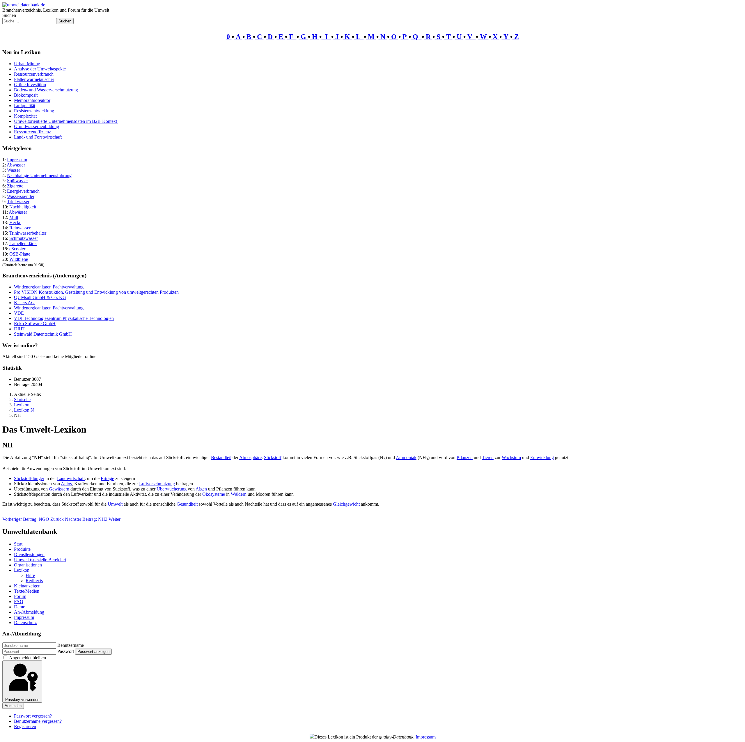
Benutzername (70, 645)
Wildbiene (18, 259)
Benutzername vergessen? (38, 721)
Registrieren (25, 726)
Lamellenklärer (23, 243)
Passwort (65, 651)
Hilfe (30, 575)
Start (18, 543)
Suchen (9, 15)
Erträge (107, 478)
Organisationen (28, 564)
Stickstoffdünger (29, 478)
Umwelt (115, 504)
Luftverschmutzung (157, 483)
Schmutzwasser (23, 238)
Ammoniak (406, 457)
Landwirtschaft (71, 478)
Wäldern (238, 494)
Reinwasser (20, 227)
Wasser (13, 170)
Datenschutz (25, 622)
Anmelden (13, 706)
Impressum (17, 159)
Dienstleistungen (29, 554)
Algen (201, 488)
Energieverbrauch (23, 191)
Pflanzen (465, 457)
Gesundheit (187, 504)
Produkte (22, 549)
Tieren (488, 457)
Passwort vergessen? (33, 715)
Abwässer (18, 212)
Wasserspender (20, 196)
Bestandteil (221, 457)
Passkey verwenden (22, 699)
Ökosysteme (213, 494)
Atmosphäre (250, 457)
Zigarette (15, 185)
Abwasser (16, 164)
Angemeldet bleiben (27, 657)
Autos (66, 483)
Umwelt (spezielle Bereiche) (40, 559)
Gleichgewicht (346, 504)
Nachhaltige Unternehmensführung (39, 175)
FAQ (18, 601)
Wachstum (511, 457)
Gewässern (59, 488)
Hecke (15, 222)
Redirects (34, 580)
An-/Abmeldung (29, 612)
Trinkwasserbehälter (27, 233)
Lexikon (21, 570)
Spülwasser (17, 180)
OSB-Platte (19, 254)
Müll (13, 217)
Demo (19, 606)
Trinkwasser (18, 201)
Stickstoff (272, 457)
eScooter (17, 248)
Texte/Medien (26, 591)
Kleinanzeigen (27, 585)
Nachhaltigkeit (22, 206)
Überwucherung (172, 488)
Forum (20, 596)
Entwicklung (542, 457)
